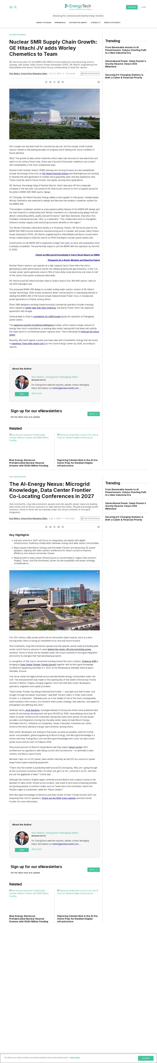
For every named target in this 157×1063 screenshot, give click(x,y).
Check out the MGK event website (58, 798)
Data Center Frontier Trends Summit (38, 664)
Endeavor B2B (89, 661)
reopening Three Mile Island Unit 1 (28, 343)
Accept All (145, 1058)
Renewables (60, 22)
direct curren (75, 747)
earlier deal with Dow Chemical (40, 308)
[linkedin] (50, 82)
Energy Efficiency (112, 22)
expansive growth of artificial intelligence (34, 325)
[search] (15, 7)
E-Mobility (96, 22)
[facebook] (46, 82)
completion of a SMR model (46, 316)
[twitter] (54, 82)
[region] (78, 1058)
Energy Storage (43, 22)
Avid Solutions (32, 710)
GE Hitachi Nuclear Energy (55, 173)
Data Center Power (17, 477)
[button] (11, 7)
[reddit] (58, 82)
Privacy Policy (75, 1057)
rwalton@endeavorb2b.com (65, 388)
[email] (63, 82)
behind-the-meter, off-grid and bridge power (69, 649)
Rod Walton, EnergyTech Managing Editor (28, 73)
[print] (98, 82)
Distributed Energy (78, 22)
